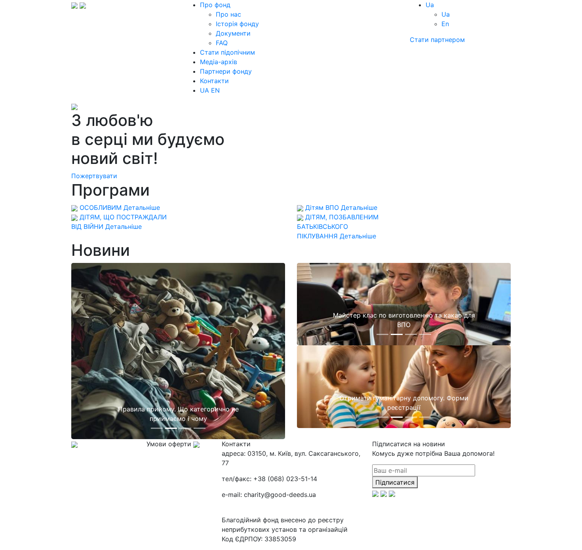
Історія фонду (237, 24)
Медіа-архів (218, 62)
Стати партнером (437, 40)
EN (215, 90)
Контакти (214, 81)
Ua (445, 14)
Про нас (228, 14)
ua (430, 5)
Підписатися (395, 482)
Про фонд (215, 5)
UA (204, 90)
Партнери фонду (226, 71)
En (445, 24)
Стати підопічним (227, 52)
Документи (233, 33)
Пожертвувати (94, 176)
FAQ (222, 43)
